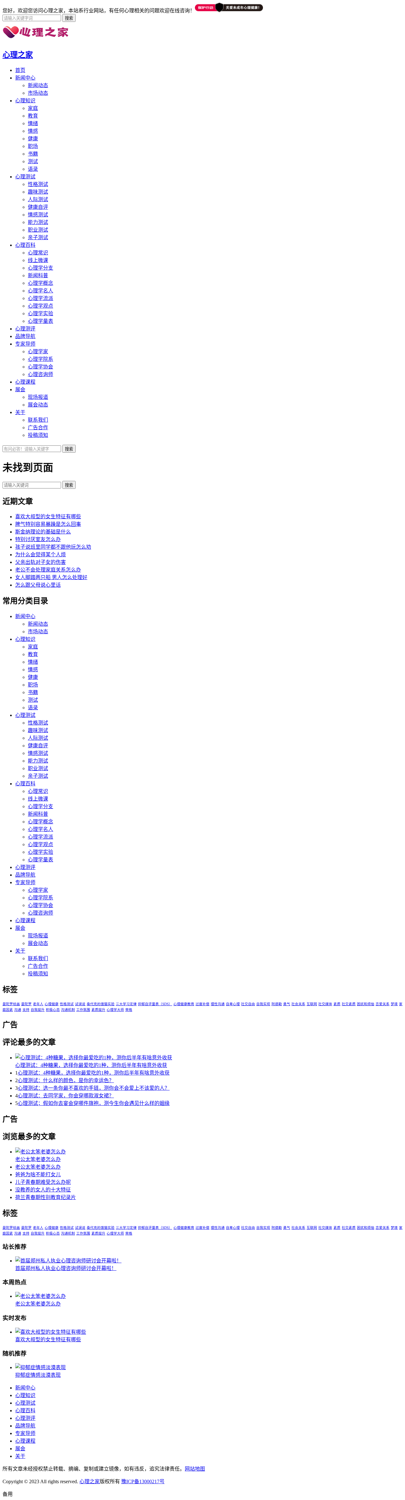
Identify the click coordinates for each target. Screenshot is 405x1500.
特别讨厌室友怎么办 (38, 539)
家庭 (33, 108)
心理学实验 (40, 313)
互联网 (312, 1004)
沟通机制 (68, 1010)
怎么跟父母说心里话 (38, 585)
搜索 (69, 485)
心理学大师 (115, 1010)
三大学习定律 (126, 1004)
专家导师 (25, 344)
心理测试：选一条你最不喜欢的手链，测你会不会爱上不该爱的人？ (94, 1088)
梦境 (394, 1004)
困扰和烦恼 (365, 1004)
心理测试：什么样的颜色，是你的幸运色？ (66, 1080)
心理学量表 (40, 321)
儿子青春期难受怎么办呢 (43, 1182)
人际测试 (38, 199)
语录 (33, 169)
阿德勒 (276, 1004)
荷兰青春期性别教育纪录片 (45, 1197)
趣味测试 (38, 192)
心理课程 (25, 382)
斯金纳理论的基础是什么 (43, 531)
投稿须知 (38, 435)
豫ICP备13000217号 (143, 1481)
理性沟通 (218, 1004)
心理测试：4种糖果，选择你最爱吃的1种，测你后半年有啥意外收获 (91, 1065)
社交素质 (349, 1004)
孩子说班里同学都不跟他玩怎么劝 (53, 547)
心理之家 (18, 55)
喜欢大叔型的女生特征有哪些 (48, 516)
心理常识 (38, 252)
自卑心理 (233, 1004)
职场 (33, 146)
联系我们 (38, 420)
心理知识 (25, 100)
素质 (336, 1004)
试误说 (80, 1004)
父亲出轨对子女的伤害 (40, 562)
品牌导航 (25, 336)
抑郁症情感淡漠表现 (38, 1375)
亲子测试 (38, 237)
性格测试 (38, 184)
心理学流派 (40, 298)
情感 (33, 131)
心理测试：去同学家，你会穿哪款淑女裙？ (66, 1095)
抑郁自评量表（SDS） (155, 1004)
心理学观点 (40, 306)
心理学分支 (40, 268)
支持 (25, 1010)
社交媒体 (325, 1004)
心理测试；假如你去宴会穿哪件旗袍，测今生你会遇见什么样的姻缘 (94, 1103)
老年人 (38, 1004)
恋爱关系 (382, 1004)
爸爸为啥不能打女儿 (38, 1174)
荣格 (128, 1010)
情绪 (33, 123)
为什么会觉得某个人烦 (40, 554)
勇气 (286, 1004)
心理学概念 (40, 283)
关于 (20, 412)
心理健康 (52, 1004)
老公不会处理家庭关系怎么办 (48, 569)
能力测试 (38, 222)
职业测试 (38, 230)
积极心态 (53, 1010)
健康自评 (38, 207)
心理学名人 (40, 290)
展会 (20, 389)
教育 (33, 115)
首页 (20, 70)
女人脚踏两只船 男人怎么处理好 (51, 577)
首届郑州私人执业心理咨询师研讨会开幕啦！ (65, 1268)
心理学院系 (40, 359)
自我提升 (38, 1010)
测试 (33, 161)
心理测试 (25, 176)
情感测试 (38, 214)
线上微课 (38, 260)
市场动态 (38, 93)
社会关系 (298, 1004)
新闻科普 (38, 275)
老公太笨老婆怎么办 (38, 1159)
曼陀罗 (26, 1004)
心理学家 (38, 351)
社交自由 (248, 1004)
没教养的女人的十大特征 (43, 1189)
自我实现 (263, 1004)
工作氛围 (83, 1010)
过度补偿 (202, 1004)
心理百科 (25, 245)
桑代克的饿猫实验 (101, 1004)
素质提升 (98, 1010)
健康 (33, 138)
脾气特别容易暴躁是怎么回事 (48, 524)
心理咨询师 (40, 374)
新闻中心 (25, 77)
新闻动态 (38, 85)
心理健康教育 (183, 1004)
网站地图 (195, 1468)
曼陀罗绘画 (11, 1004)
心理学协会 (40, 366)
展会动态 (38, 404)
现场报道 (38, 397)
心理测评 (25, 328)
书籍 (33, 153)
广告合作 (38, 427)
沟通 (17, 1010)
